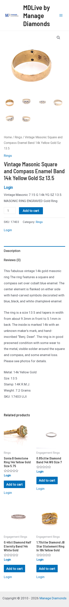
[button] (58, 37)
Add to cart (31, 211)
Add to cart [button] (14, 484)
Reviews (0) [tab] (12, 260)
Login (8, 187)
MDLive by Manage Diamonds (36, 15)
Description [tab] (12, 251)
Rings (18, 137)
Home (8, 137)
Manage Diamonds (53, 598)
